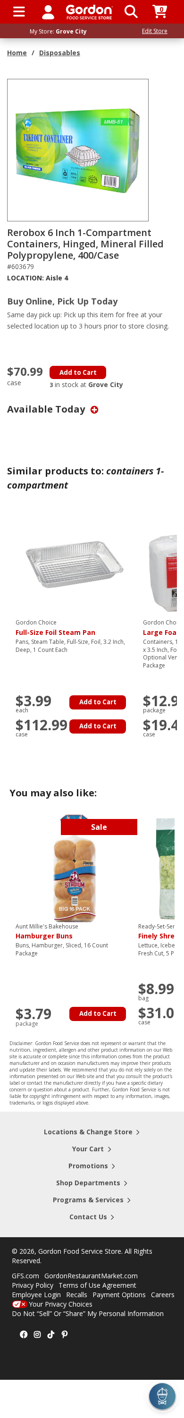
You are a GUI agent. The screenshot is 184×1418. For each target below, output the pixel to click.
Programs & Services (88, 1199)
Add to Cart (78, 372)
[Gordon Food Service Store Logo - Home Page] (89, 12)
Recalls (76, 1294)
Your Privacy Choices (60, 1304)
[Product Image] (78, 149)
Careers (163, 1294)
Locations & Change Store (88, 1131)
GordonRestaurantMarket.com (91, 1275)
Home (17, 52)
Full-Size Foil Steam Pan (55, 628)
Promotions (88, 1165)
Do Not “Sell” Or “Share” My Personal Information (88, 1313)
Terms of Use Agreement (97, 1285)
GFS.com (25, 1275)
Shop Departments (88, 1182)
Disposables (59, 52)
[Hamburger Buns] (74, 867)
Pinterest (64, 1334)
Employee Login (36, 1294)
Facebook (23, 1334)
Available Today (47, 409)
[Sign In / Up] (48, 11)
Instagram (37, 1334)
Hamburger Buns (47, 932)
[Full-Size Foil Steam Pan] (74, 563)
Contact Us (88, 1216)
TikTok (51, 1334)
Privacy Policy (32, 1285)
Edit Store (154, 31)
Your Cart (88, 1148)
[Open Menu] (19, 11)
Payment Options (119, 1294)
